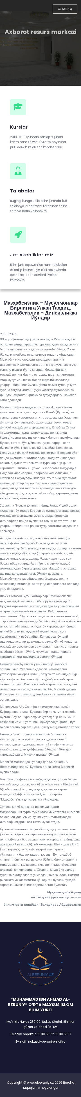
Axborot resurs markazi (40, 30)
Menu (66, 9)
